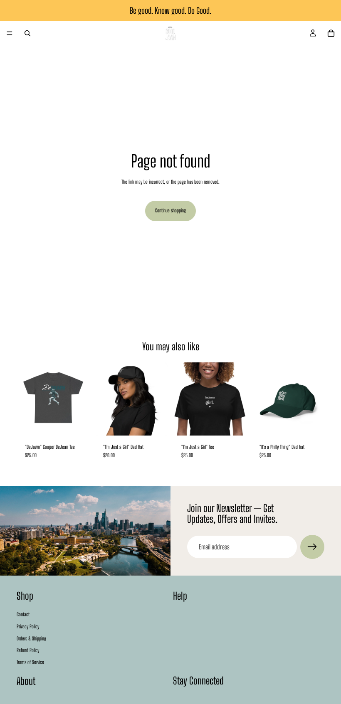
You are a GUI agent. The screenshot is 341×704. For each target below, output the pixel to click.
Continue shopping (170, 210)
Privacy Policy (28, 626)
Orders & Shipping (31, 638)
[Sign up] (312, 547)
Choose (162, 422)
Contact (23, 614)
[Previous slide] (26, 399)
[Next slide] (81, 399)
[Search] (27, 33)
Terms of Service (30, 662)
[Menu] (9, 33)
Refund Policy (28, 650)
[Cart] (331, 33)
